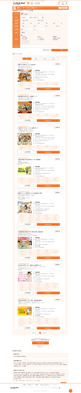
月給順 (53, 58)
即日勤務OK (25, 375)
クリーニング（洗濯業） (18, 364)
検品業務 (33, 362)
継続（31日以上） (41, 20)
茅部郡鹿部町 (23, 356)
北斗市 (15, 356)
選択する (23, 32)
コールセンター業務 (58, 364)
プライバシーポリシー (54, 387)
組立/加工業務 (37, 245)
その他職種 (24, 365)
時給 (23, 26)
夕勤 (46, 23)
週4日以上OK (58, 374)
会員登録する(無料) (40, 343)
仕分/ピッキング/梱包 (17, 362)
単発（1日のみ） (25, 20)
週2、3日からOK (52, 374)
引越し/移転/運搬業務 (54, 362)
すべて (58, 26)
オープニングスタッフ (26, 41)
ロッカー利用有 (51, 377)
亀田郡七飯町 (18, 356)
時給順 (36, 58)
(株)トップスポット (47, 387)
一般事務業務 (64, 364)
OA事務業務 (16, 365)
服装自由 (27, 377)
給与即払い (37, 374)
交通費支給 (59, 375)
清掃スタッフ (61, 362)
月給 (46, 26)
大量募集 (43, 377)
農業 (40, 362)
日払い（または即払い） (25, 374)
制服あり (23, 377)
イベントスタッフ (38, 211)
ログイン (40, 347)
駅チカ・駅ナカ (54, 375)
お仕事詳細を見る (48, 89)
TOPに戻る (63, 382)
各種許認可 (37, 384)
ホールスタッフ (37, 78)
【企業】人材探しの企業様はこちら (64, 1)
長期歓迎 (34, 375)
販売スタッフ (29, 364)
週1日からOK (47, 374)
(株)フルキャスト (33, 387)
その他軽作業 (43, 362)
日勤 (23, 23)
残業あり (30, 377)
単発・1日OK (30, 375)
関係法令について (31, 384)
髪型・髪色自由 (57, 377)
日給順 (45, 58)
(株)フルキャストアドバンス (40, 387)
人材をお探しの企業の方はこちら (45, 384)
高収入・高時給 (42, 374)
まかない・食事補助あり (18, 377)
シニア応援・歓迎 (41, 39)
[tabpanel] (25, 76)
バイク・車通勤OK (48, 375)
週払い (31, 374)
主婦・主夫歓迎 (25, 38)
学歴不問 (39, 36)
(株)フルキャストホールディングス (25, 387)
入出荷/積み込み (24, 362)
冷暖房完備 (47, 377)
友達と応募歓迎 (38, 377)
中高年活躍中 (55, 39)
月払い (34, 374)
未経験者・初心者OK (56, 38)
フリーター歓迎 (40, 38)
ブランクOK (24, 39)
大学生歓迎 (24, 36)
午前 (31, 23)
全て (62, 23)
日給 (35, 26)
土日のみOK (63, 374)
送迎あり (62, 375)
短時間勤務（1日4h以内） (40, 375)
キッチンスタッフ (38, 174)
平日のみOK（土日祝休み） (18, 375)
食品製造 (37, 362)
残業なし (34, 377)
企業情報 (24, 384)
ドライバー (20, 365)
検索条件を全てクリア (46, 49)
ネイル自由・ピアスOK (17, 378)
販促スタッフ (40, 364)
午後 (39, 23)
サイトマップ (55, 384)
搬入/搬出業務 (48, 362)
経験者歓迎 (55, 36)
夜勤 (54, 23)
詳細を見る (58, 64)
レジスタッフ (24, 364)
